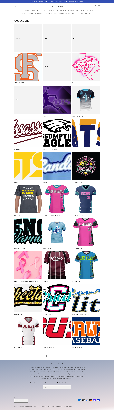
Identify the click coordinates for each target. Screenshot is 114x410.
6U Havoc (75, 83)
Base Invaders (76, 182)
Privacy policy (43, 406)
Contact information (68, 406)
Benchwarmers (19, 248)
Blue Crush (46, 248)
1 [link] (46, 355)
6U (45, 67)
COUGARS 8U (18, 348)
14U (74, 38)
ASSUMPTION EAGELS (50, 149)
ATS (73, 149)
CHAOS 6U (75, 281)
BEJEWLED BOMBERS (78, 215)
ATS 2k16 (17, 182)
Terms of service (51, 406)
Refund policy (36, 406)
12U (46, 38)
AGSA (44, 116)
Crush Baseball (47, 348)
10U (17, 38)
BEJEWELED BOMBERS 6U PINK (52, 215)
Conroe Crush (47, 314)
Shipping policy (59, 406)
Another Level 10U (77, 116)
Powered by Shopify (28, 406)
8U (17, 100)
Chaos (45, 281)
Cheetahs (17, 314)
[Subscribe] (69, 387)
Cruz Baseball (76, 348)
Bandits (45, 182)
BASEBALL (17, 215)
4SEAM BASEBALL (19, 83)
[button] (16, 6)
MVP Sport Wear (21, 406)
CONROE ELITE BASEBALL (80, 314)
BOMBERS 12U (76, 248)
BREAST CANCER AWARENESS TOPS (25, 281)
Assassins (17, 149)
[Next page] (67, 355)
